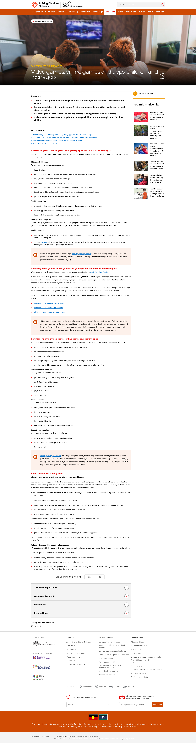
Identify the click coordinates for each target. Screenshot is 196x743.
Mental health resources (108, 671)
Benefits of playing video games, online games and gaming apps (58, 140)
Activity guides (136, 649)
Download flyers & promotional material (114, 655)
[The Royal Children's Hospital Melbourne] (41, 667)
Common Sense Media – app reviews (48, 307)
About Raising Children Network (78, 642)
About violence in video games (45, 143)
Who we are (71, 649)
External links (41, 613)
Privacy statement (35, 736)
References (40, 604)
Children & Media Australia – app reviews (50, 312)
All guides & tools (137, 642)
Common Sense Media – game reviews (49, 303)
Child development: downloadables (112, 651)
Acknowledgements (44, 596)
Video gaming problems (50, 456)
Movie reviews (136, 666)
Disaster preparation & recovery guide (146, 657)
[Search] (108, 704)
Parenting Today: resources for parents (146, 670)
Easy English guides (106, 658)
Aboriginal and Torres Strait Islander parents (112, 646)
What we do (71, 646)
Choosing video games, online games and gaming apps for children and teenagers (65, 137)
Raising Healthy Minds (139, 677)
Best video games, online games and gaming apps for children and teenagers (63, 134)
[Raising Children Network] (58, 4)
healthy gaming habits (81, 254)
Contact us (70, 661)
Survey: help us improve (75, 664)
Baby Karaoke (136, 653)
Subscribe (157, 705)
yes (89, 577)
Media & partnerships (74, 657)
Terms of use (45, 736)
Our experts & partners (75, 653)
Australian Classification (99, 272)
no (99, 577)
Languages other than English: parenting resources (110, 666)
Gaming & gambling (43, 21)
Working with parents (107, 675)
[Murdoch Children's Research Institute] (41, 677)
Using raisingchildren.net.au (109, 642)
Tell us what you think (45, 587)
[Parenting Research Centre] (41, 657)
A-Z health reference (139, 646)
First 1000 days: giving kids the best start (144, 661)
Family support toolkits (107, 662)
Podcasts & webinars (139, 673)
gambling (44, 242)
